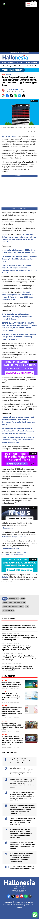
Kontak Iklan (18, 905)
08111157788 (18, 555)
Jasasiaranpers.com (10, 548)
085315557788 (22, 552)
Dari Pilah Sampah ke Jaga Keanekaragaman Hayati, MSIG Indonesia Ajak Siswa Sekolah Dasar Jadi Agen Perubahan (21, 771)
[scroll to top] (36, 907)
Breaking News (14, 599)
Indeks (30, 902)
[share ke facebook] (8, 97)
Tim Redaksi (19, 908)
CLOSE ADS (32, 1)
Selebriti (11, 62)
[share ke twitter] (12, 97)
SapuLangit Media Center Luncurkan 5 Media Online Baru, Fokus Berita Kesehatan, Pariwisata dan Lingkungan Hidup (19, 421)
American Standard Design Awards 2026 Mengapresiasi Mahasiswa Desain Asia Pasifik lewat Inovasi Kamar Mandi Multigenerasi (21, 833)
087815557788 (7, 555)
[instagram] (18, 897)
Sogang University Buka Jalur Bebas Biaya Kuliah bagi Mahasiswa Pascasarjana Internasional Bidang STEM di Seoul (19, 269)
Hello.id (5, 537)
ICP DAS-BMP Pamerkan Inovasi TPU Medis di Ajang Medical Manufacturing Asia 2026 (19, 259)
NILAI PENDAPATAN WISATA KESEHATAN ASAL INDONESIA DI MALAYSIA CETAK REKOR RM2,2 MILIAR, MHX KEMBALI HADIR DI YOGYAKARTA (20, 326)
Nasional (8, 74)
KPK (27, 607)
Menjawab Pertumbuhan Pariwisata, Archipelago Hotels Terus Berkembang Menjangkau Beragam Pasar (18, 431)
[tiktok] (30, 897)
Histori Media (20, 902)
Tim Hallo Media (11, 89)
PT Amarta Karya (8, 611)
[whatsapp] (26, 897)
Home (4, 62)
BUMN (23, 599)
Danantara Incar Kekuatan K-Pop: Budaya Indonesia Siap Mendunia (22, 867)
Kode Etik (6, 905)
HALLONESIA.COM (9, 137)
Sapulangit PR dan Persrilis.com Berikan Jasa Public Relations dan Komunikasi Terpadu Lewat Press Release (22, 845)
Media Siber (30, 905)
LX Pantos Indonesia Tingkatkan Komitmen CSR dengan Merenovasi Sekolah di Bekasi (17, 316)
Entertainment (31, 62)
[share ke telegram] (20, 97)
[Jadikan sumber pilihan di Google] (4, 97)
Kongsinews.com (19, 537)
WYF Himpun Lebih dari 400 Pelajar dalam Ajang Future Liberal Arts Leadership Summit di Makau (19, 336)
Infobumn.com (8, 528)
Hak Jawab (8, 902)
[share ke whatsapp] (16, 97)
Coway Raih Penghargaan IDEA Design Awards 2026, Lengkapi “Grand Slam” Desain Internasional (18, 439)
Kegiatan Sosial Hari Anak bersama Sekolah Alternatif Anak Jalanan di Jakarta (22, 761)
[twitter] (13, 897)
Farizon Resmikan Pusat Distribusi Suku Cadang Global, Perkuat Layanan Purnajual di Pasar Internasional (22, 821)
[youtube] (22, 897)
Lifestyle (20, 62)
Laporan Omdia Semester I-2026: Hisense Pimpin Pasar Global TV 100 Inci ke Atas (19, 251)
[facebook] (9, 897)
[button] (28, 132)
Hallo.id (5, 577)
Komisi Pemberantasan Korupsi (13, 607)
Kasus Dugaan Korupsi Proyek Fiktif (14, 603)
